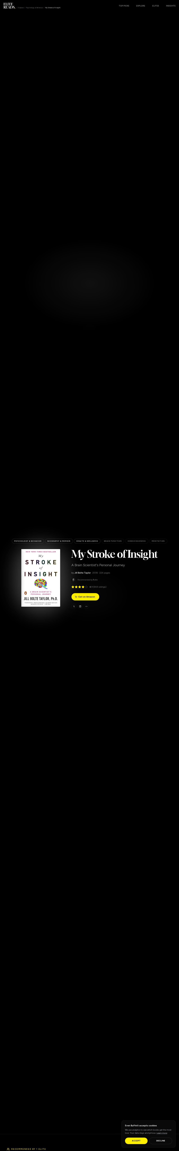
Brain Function (113, 541)
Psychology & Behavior (34, 8)
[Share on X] (74, 606)
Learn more (162, 1133)
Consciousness (137, 541)
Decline (160, 1141)
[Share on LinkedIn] (80, 606)
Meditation (158, 541)
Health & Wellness (87, 541)
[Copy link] (86, 606)
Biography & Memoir (58, 541)
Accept (136, 1141)
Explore (21, 8)
